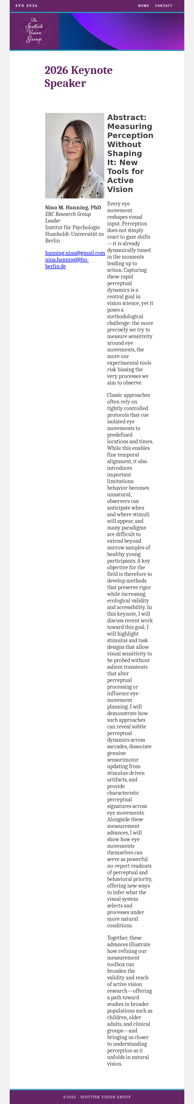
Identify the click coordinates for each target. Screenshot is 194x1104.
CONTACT (163, 6)
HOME (143, 6)
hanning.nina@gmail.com (75, 253)
